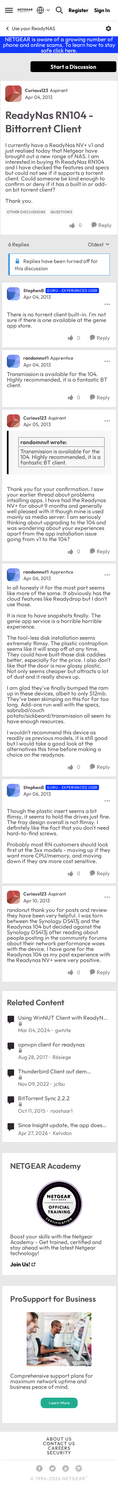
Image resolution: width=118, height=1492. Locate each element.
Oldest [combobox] (99, 244)
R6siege (61, 1057)
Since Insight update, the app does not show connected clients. (60, 1125)
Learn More (59, 1402)
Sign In (102, 10)
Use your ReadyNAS (33, 28)
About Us (59, 1439)
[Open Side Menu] (9, 10)
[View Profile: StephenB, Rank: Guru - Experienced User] (13, 293)
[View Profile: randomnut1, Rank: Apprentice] (13, 361)
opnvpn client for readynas (51, 1044)
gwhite (63, 1030)
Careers (59, 1448)
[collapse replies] (59, 285)
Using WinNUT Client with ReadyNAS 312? (64, 1017)
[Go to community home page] (25, 10)
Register (78, 10)
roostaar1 (61, 1110)
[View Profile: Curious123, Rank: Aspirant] (13, 93)
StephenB (33, 290)
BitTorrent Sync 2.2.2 (43, 1098)
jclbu (59, 1083)
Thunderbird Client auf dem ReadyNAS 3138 (52, 1071)
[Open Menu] (108, 28)
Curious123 (36, 90)
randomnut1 (36, 358)
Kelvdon (62, 1133)
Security (59, 1453)
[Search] (59, 10)
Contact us (59, 1443)
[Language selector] (43, 10)
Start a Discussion (73, 66)
